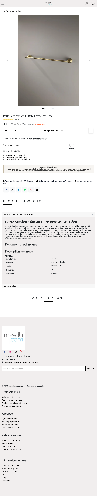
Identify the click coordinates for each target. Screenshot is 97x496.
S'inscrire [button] (90, 368)
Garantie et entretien (12, 449)
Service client (8, 443)
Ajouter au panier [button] (55, 131)
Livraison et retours (11, 446)
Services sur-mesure (11, 428)
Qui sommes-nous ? (11, 419)
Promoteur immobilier (11, 406)
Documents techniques (15, 157)
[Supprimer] (5, 130)
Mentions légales (10, 469)
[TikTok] (16, 352)
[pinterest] (21, 352)
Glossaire (6, 481)
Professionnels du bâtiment (15, 403)
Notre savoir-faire (10, 425)
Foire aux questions (11, 440)
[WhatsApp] (24, 189)
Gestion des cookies (11, 466)
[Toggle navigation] (3, 3)
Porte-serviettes (13, 11)
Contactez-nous (10, 472)
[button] (7, 60)
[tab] (48, 214)
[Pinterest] (31, 189)
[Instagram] (10, 352)
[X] (12, 189)
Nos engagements (11, 422)
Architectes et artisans (12, 400)
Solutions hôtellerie (11, 397)
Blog (4, 478)
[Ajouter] (15, 130)
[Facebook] (6, 189)
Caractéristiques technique (16, 159)
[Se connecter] (87, 3)
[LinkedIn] (18, 189)
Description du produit (14, 155)
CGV (4, 475)
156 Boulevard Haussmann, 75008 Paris (21, 362)
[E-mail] (37, 189)
